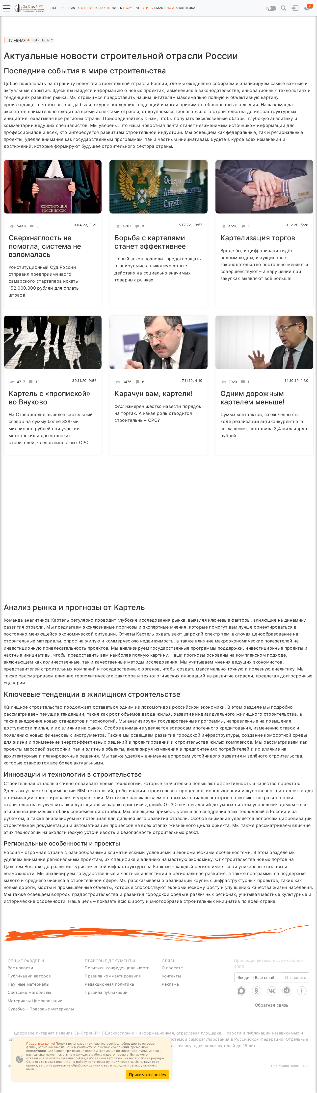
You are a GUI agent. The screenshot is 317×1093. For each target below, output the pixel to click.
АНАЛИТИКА (185, 8)
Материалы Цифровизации (35, 1000)
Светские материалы (29, 992)
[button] (6, 8)
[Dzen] (302, 991)
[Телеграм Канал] (286, 991)
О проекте (172, 967)
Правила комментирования (113, 975)
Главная (17, 40)
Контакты (171, 975)
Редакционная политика (109, 984)
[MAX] (241, 991)
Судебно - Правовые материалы (41, 1008)
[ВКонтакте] (271, 991)
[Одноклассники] (256, 991)
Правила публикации (106, 992)
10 (36, 382)
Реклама (170, 984)
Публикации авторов (29, 975)
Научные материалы (28, 984)
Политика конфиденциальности (117, 967)
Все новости (20, 967)
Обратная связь (272, 1005)
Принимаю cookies (147, 1074)
